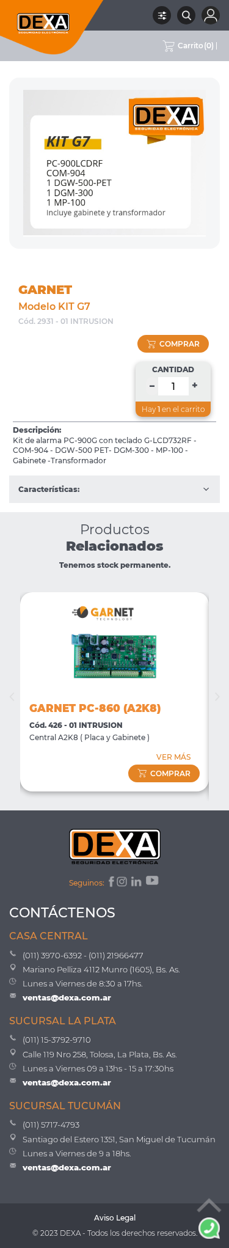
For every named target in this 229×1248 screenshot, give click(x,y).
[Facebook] (110, 883)
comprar (179, 343)
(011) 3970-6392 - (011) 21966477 (83, 955)
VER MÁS (173, 757)
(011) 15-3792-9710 (57, 1039)
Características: (48, 489)
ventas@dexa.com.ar (67, 997)
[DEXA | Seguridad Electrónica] (52, 27)
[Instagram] (123, 883)
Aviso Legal (115, 1217)
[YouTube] (153, 883)
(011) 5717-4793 (51, 1124)
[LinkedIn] (137, 883)
